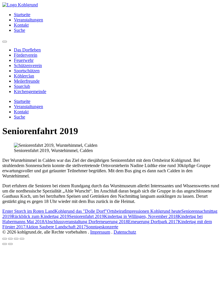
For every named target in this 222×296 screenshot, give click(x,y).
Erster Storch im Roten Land (28, 211)
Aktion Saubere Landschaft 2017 (55, 226)
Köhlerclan (24, 75)
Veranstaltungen (28, 19)
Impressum (100, 232)
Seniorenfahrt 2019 (86, 216)
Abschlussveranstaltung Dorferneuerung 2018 (86, 221)
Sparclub (22, 86)
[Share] (10, 239)
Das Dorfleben (27, 49)
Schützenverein (28, 65)
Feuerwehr (24, 60)
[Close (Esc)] (4, 239)
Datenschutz (125, 232)
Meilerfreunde (27, 81)
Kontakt (21, 25)
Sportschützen (27, 70)
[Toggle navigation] (4, 41)
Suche (19, 30)
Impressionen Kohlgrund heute (153, 211)
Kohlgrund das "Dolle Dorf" (81, 211)
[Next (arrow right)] (10, 244)
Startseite (22, 14)
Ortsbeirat (116, 211)
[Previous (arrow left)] (4, 244)
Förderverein (25, 55)
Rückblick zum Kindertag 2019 (40, 216)
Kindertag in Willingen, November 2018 (141, 216)
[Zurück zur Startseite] (20, 4)
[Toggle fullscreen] (16, 239)
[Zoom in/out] (22, 239)
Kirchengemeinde (30, 91)
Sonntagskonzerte (102, 226)
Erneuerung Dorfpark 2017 (153, 221)
